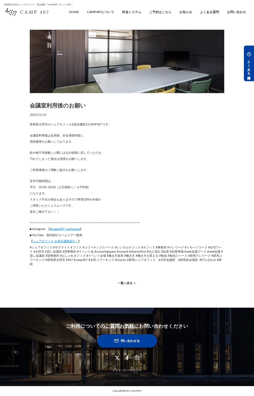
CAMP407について (100, 12)
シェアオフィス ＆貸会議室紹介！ (55, 241)
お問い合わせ (236, 12)
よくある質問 (209, 12)
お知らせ (185, 12)
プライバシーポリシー (127, 370)
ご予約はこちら (160, 12)
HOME (74, 12)
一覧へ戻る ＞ (127, 283)
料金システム (131, 12)
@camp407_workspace (65, 229)
